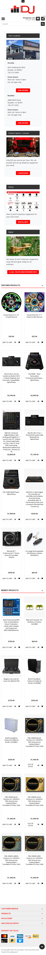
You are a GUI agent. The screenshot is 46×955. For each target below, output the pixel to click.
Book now (23, 173)
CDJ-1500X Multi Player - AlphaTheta (11, 493)
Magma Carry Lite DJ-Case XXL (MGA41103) (11, 680)
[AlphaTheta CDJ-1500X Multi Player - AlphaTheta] (11, 470)
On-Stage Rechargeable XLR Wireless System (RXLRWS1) (34, 553)
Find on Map (23, 90)
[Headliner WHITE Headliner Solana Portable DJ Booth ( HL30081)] (11, 716)
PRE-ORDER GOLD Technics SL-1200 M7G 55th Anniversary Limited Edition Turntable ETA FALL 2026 (34, 801)
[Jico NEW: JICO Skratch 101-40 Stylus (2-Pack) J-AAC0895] (35, 598)
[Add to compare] (15, 342)
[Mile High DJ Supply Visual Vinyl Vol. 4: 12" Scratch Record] (11, 293)
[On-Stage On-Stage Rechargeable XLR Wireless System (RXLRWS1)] (35, 529)
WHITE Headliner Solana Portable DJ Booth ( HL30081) (11, 740)
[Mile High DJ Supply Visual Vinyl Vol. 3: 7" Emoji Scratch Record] (35, 293)
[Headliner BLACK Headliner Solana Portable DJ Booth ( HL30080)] (35, 657)
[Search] (43, 24)
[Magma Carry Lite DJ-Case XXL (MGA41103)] (11, 657)
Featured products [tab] (10, 285)
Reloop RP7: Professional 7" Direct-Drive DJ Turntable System (11, 554)
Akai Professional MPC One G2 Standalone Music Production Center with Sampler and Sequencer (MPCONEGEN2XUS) (11, 625)
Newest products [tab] (9, 590)
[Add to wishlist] (19, 342)
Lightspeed (14, 952)
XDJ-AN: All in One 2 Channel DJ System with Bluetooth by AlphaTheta (34, 436)
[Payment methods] (4, 936)
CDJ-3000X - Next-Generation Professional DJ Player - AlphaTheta (34, 377)
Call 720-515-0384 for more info (24, 272)
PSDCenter (35, 950)
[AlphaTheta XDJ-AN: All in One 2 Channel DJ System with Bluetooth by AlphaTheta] (35, 411)
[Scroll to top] (42, 946)
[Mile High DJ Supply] (23, 9)
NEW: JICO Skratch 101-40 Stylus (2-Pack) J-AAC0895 (34, 622)
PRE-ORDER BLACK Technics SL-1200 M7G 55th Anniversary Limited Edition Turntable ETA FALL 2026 (34, 742)
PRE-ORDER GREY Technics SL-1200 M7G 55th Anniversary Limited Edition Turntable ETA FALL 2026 (34, 860)
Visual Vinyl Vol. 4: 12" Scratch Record (11, 316)
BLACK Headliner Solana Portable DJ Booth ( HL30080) (34, 681)
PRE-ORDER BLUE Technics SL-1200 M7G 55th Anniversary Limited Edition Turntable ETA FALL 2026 (11, 801)
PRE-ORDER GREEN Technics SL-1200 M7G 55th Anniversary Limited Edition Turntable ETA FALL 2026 (11, 860)
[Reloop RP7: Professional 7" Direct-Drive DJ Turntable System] (11, 529)
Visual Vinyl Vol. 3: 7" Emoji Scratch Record (34, 316)
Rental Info (23, 222)
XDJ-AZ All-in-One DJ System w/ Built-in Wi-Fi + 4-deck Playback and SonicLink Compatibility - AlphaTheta (11, 378)
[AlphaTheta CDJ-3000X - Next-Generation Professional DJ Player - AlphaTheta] (35, 352)
